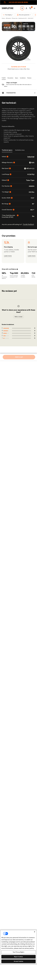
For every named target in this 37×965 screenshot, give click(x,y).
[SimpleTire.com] (9, 8)
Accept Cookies (18, 961)
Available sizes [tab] (20, 150)
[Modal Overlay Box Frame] (18, 2)
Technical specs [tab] (7, 150)
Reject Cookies (18, 956)
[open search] (22, 8)
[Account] (26, 8)
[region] (18, 947)
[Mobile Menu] (34, 8)
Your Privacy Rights (18, 952)
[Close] (35, 932)
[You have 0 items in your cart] (30, 8)
